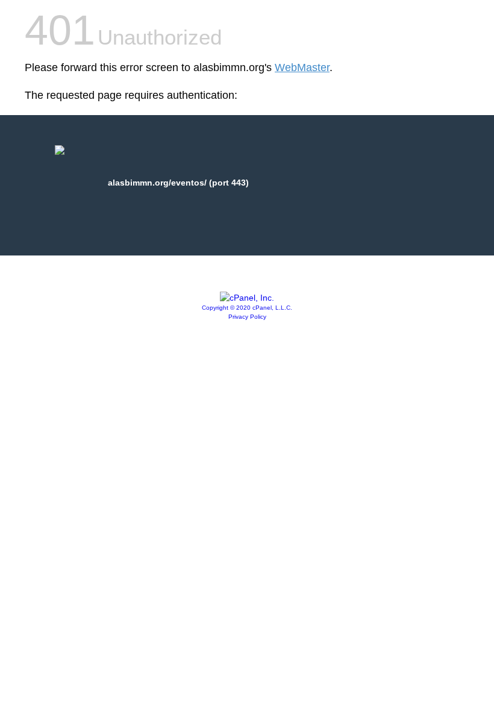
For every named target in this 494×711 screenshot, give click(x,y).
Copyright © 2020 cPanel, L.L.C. (247, 307)
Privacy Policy (247, 316)
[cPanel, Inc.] (247, 297)
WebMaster (302, 67)
